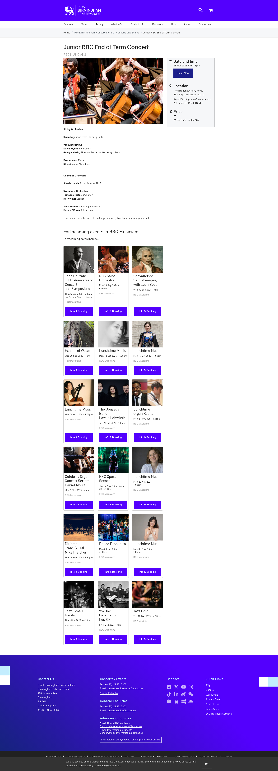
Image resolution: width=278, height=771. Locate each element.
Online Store (212, 709)
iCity (207, 685)
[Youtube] (183, 687)
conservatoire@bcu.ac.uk (122, 710)
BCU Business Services (218, 714)
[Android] (190, 701)
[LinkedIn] (176, 694)
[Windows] (183, 701)
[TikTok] (169, 694)
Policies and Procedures (105, 757)
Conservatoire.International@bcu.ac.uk (122, 733)
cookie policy (86, 765)
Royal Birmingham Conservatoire (93, 33)
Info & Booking (79, 311)
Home (66, 33)
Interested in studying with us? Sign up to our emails (130, 740)
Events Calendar (109, 693)
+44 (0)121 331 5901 (115, 706)
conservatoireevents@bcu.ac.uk (125, 688)
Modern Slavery (209, 757)
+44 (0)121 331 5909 (115, 684)
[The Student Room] (169, 701)
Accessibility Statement (154, 757)
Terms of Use (53, 757)
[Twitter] (176, 687)
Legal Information (184, 757)
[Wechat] (190, 694)
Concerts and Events (127, 33)
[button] (84, 24)
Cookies (129, 757)
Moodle (209, 690)
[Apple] (176, 701)
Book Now (183, 73)
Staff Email (211, 695)
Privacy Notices (76, 757)
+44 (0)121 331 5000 (48, 710)
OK (206, 764)
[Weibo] (183, 694)
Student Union (213, 704)
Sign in (228, 757)
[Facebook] (169, 687)
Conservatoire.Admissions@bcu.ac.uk (121, 726)
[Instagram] (190, 687)
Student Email (213, 699)
